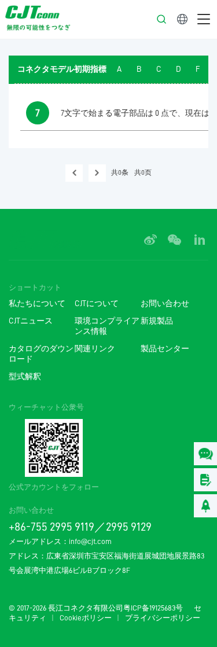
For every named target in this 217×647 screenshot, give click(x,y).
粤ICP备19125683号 (153, 608)
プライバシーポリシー (162, 618)
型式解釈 (25, 376)
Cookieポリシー (85, 618)
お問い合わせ (165, 303)
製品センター (165, 348)
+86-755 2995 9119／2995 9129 (80, 526)
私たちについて (37, 303)
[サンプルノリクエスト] (205, 479)
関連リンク (95, 348)
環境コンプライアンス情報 (107, 326)
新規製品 (157, 321)
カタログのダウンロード (41, 354)
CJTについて (97, 303)
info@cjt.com (90, 541)
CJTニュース (31, 321)
